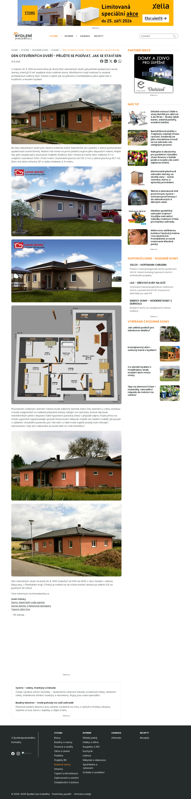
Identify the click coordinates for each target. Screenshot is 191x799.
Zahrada (85, 36)
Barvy (57, 737)
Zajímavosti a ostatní (66, 777)
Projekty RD (60, 760)
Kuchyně (88, 751)
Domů (14, 50)
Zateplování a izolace (66, 782)
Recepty (98, 36)
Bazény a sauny (63, 742)
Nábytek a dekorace (94, 760)
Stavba (54, 36)
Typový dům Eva (20, 609)
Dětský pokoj (90, 737)
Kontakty (16, 742)
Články (55, 50)
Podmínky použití (61, 794)
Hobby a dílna (90, 742)
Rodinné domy (40, 50)
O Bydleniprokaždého (23, 737)
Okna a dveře (62, 751)
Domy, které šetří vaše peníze (28, 602)
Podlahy (58, 755)
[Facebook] (13, 754)
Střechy (58, 769)
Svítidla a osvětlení (93, 772)
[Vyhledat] (175, 36)
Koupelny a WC (91, 746)
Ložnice (87, 755)
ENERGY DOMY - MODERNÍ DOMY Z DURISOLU (151, 302)
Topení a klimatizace (66, 773)
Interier (69, 36)
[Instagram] (18, 754)
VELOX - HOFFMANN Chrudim (148, 265)
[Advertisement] (66, 647)
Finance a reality (63, 746)
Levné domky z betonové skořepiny (31, 606)
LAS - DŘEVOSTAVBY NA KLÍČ (148, 283)
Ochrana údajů (82, 794)
